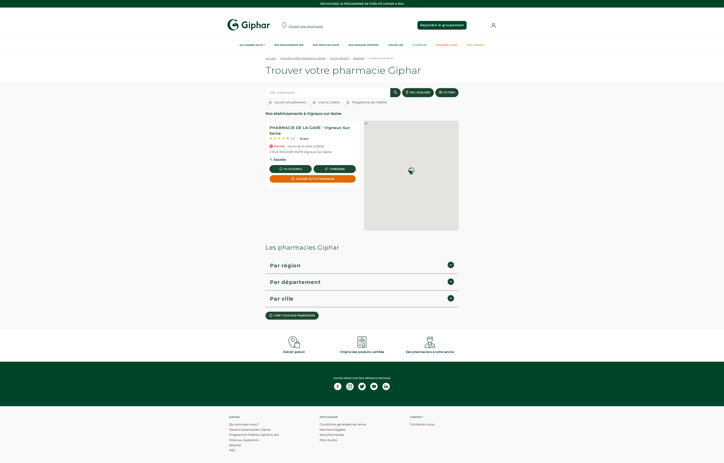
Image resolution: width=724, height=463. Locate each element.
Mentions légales (332, 429)
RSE (232, 450)
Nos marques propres (364, 45)
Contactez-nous (422, 424)
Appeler (280, 159)
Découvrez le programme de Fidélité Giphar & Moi (362, 3)
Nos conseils (476, 45)
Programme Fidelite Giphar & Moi (254, 435)
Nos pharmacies (332, 435)
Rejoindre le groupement (442, 25)
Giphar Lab (395, 45)
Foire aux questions (244, 440)
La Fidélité (419, 45)
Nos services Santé (326, 45)
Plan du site (328, 440)
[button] (411, 171)
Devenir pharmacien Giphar (250, 429)
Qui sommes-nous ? (252, 45)
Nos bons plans (446, 45)
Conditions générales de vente (343, 424)
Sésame (235, 445)
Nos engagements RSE (289, 45)
